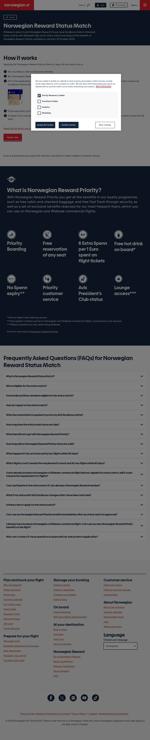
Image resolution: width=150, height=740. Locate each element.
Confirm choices (69, 125)
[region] (76, 102)
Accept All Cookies (45, 125)
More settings (105, 125)
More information (103, 87)
